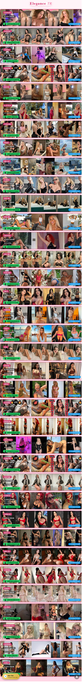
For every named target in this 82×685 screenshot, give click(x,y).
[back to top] (76, 676)
